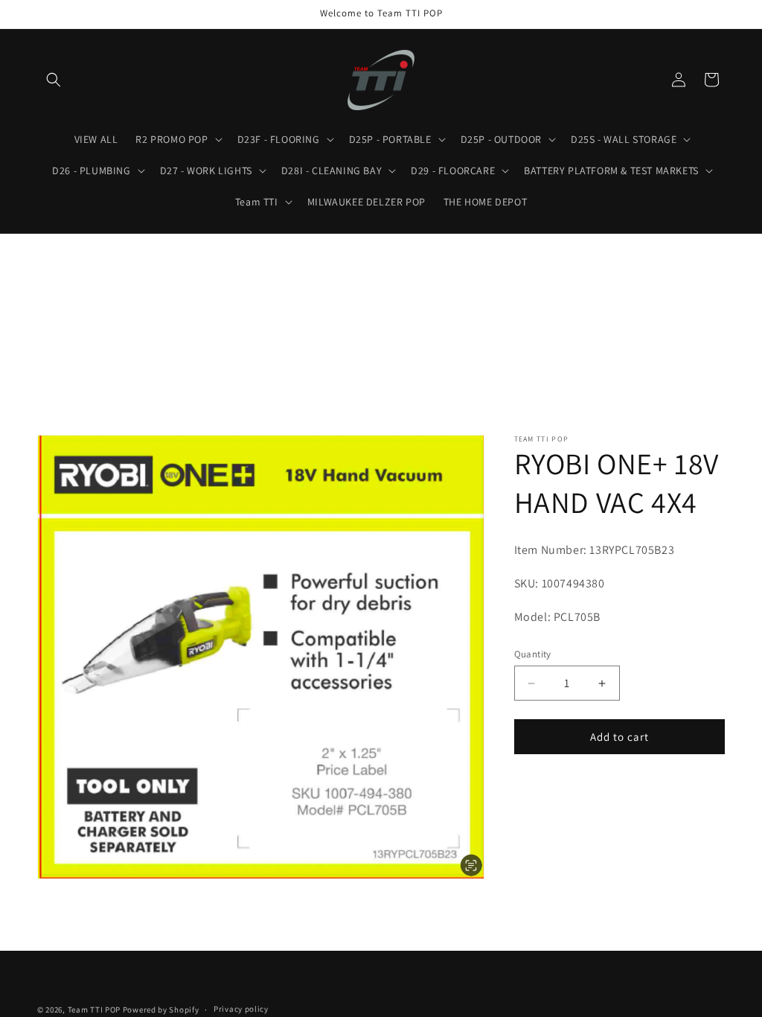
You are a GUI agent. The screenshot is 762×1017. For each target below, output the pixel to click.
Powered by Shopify (161, 1009)
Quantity (532, 654)
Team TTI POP (94, 1009)
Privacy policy (241, 1009)
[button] (53, 79)
